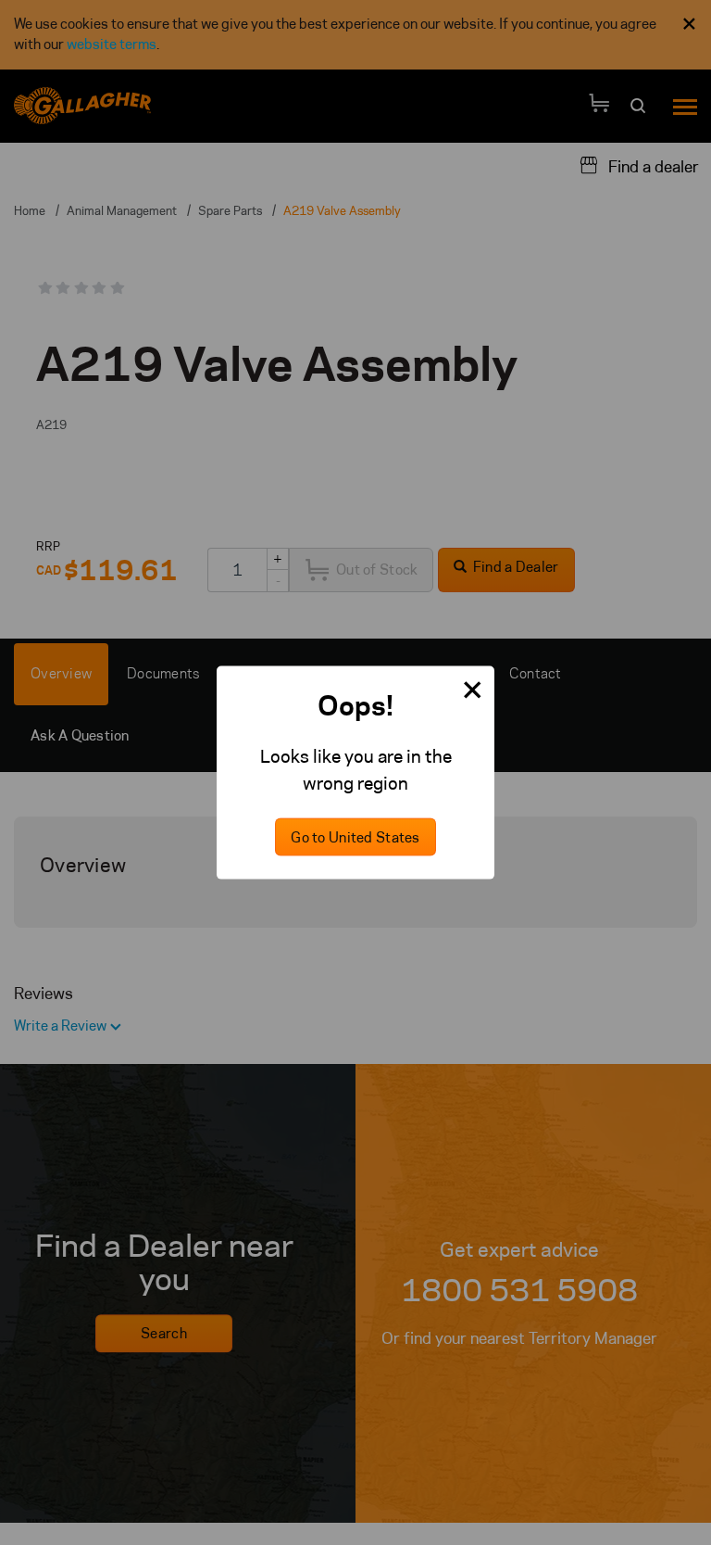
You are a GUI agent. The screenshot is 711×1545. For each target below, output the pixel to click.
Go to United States (355, 837)
